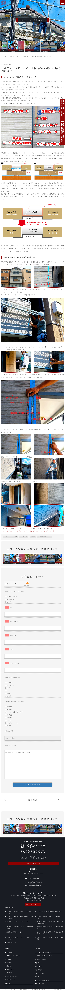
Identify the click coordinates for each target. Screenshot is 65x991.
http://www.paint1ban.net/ (33, 885)
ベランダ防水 (10, 969)
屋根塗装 (9, 962)
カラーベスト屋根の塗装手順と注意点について (49, 911)
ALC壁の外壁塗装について (14, 932)
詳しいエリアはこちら (33, 904)
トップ (4, 56)
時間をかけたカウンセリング (44, 956)
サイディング (24, 536)
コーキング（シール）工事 (10, 536)
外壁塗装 (9, 959)
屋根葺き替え (10, 972)
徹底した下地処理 (41, 959)
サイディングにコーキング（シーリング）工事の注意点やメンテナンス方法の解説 (27, 531)
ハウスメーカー (11, 979)
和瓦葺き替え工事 (11, 942)
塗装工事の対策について (45, 536)
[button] (2, 47)
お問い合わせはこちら (33, 863)
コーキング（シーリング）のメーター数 (17, 921)
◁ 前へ (5, 800)
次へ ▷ (60, 800)
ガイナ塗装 (9, 952)
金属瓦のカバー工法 (12, 976)
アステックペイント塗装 (13, 955)
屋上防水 (9, 966)
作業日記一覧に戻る (32, 800)
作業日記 (33, 536)
